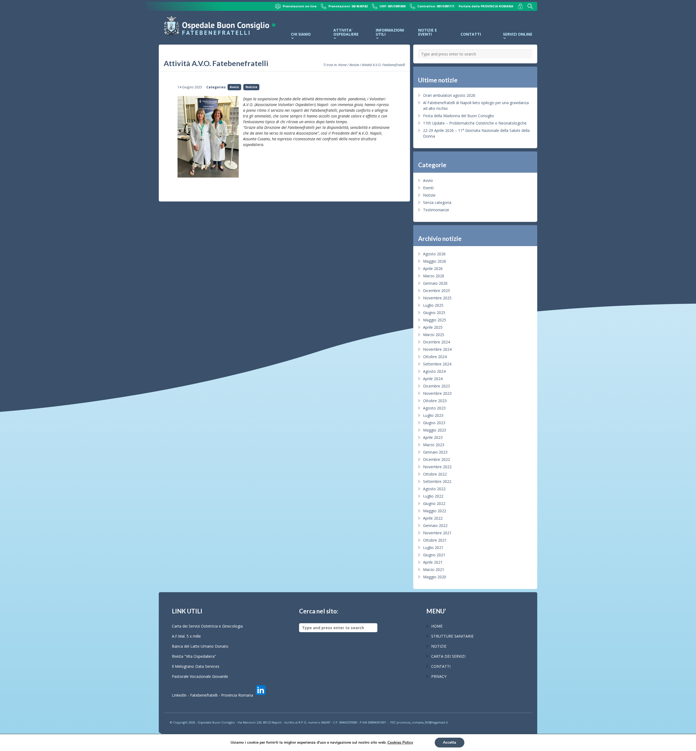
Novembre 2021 (437, 532)
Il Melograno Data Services (195, 666)
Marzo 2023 (433, 444)
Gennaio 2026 (435, 283)
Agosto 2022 (434, 488)
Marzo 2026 (433, 275)
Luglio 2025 (433, 305)
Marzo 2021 (433, 569)
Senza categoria (437, 202)
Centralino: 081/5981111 (435, 6)
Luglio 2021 (433, 547)
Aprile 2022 (433, 518)
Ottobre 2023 (435, 400)
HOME (437, 626)
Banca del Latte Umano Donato (200, 646)
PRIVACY (438, 676)
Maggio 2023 (434, 430)
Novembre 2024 (437, 349)
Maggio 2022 (434, 510)
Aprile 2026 (433, 268)
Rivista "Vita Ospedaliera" (194, 656)
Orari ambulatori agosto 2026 (449, 95)
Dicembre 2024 (436, 342)
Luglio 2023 (433, 415)
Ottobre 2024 (435, 356)
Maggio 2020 (434, 576)
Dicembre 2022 (436, 459)
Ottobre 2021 (435, 540)
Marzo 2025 (433, 334)
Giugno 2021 (434, 554)
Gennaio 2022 (435, 525)
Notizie (354, 65)
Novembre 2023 (437, 393)
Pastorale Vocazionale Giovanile (200, 676)
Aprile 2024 (433, 378)
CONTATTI (440, 666)
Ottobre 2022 (435, 474)
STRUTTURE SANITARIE (452, 636)
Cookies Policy (400, 742)
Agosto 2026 (434, 253)
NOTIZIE (438, 646)
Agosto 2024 (434, 371)
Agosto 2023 (434, 408)
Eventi (428, 187)
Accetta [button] (449, 742)
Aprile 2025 (433, 327)
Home (342, 65)
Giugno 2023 (434, 422)
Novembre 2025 (437, 297)
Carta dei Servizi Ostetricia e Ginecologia (207, 626)
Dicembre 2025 (436, 290)
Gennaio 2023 (435, 452)
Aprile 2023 (433, 437)
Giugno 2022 (434, 503)
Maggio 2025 (434, 319)
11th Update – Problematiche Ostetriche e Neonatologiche (475, 123)
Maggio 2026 (434, 261)
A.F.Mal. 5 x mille (186, 636)
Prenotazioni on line (299, 6)
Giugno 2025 (434, 312)
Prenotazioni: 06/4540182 (348, 6)
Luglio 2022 (433, 496)
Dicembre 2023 (436, 386)
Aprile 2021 (433, 562)
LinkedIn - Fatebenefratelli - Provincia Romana (213, 695)
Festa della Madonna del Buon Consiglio (458, 115)
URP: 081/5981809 (392, 6)
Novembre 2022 (437, 466)
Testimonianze (436, 209)
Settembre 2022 (437, 481)
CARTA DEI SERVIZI (448, 656)
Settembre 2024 (437, 364)
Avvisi (234, 87)
